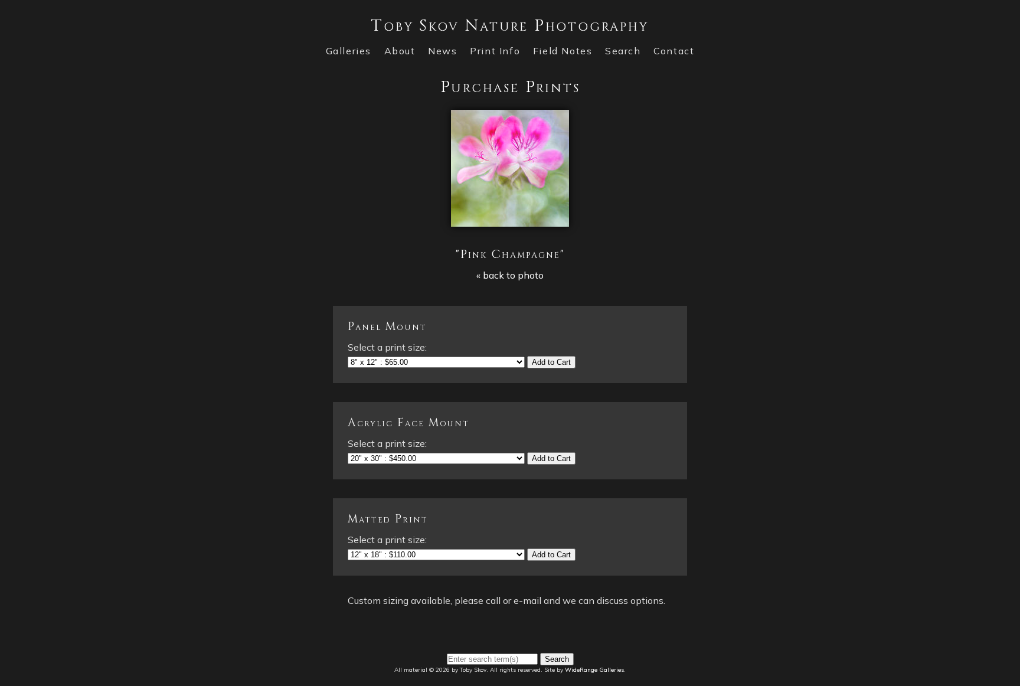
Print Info (495, 51)
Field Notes (563, 51)
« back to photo (510, 275)
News (442, 51)
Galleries (348, 51)
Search (623, 51)
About (400, 51)
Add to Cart (551, 362)
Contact (673, 51)
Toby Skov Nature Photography (509, 26)
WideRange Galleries (594, 670)
